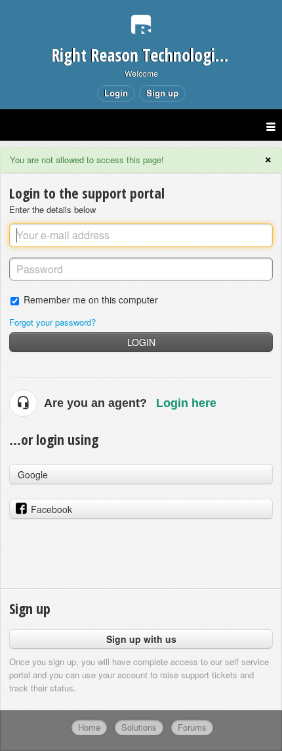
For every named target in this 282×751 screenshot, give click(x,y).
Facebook (51, 509)
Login (141, 342)
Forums (192, 727)
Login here (186, 403)
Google (33, 474)
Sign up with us (141, 638)
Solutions (139, 727)
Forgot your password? (52, 322)
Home (89, 727)
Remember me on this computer (91, 299)
